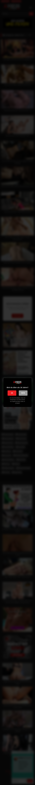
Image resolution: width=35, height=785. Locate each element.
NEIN (23, 393)
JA (12, 393)
